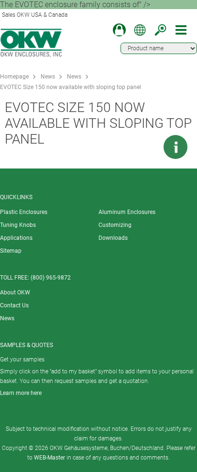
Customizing (114, 225)
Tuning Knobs (18, 225)
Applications (16, 238)
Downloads (113, 238)
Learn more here (21, 393)
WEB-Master (49, 457)
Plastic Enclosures (23, 212)
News (48, 76)
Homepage (14, 76)
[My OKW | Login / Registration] (119, 29)
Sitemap (11, 250)
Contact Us (14, 305)
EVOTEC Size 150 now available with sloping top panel (70, 87)
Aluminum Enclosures (126, 212)
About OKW (15, 292)
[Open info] (175, 147)
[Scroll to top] (147, 147)
